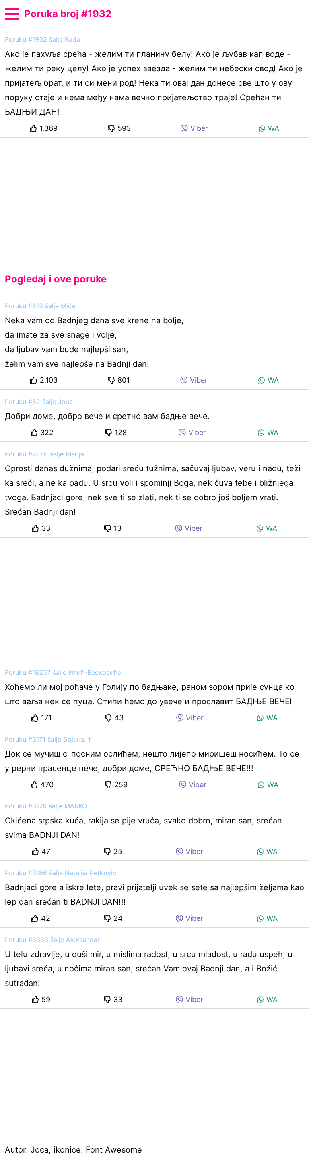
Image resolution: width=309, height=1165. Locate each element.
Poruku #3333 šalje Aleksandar (52, 940)
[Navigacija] (12, 13)
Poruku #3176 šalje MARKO (46, 806)
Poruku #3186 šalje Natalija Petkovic (60, 873)
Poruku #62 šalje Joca (39, 402)
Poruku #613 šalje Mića (40, 306)
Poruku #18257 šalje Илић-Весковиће (63, 672)
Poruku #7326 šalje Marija (44, 454)
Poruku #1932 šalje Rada (42, 39)
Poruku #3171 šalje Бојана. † (48, 739)
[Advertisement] (154, 198)
